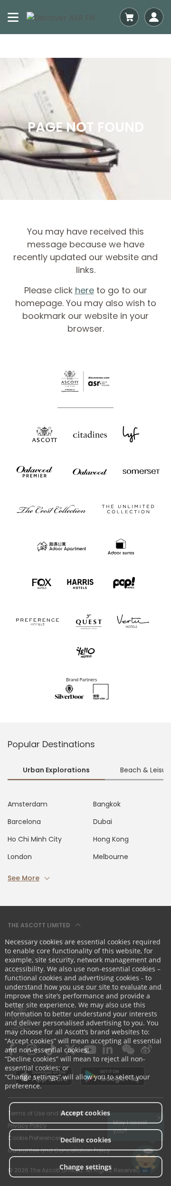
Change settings (85, 1166)
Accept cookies (85, 1112)
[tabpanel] (85, 841)
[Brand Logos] (44, 434)
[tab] (56, 771)
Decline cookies (85, 1139)
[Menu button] (13, 17)
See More (23, 878)
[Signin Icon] (153, 17)
